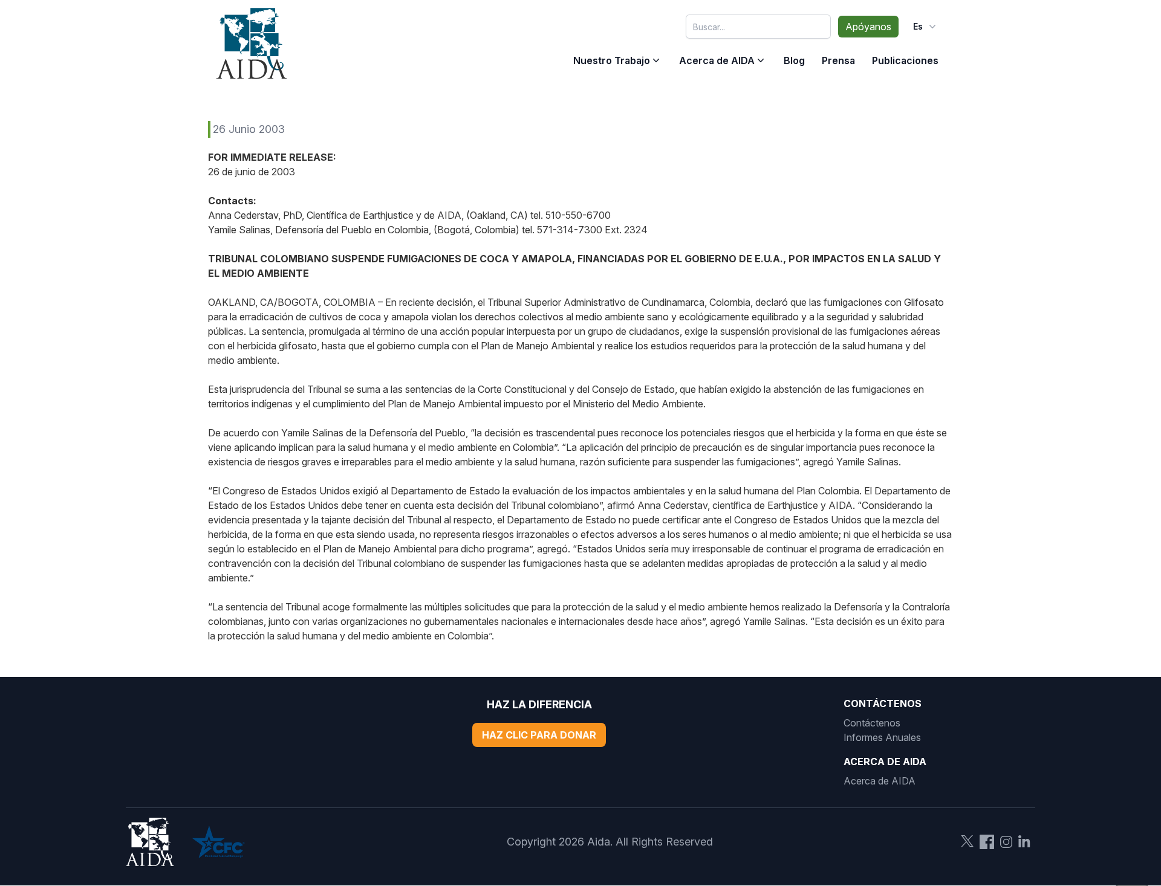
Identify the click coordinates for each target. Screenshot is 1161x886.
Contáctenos (872, 723)
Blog (794, 60)
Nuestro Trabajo (611, 60)
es (918, 26)
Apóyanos (868, 27)
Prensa (838, 60)
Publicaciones (905, 60)
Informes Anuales (882, 737)
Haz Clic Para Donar (539, 735)
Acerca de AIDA (717, 60)
